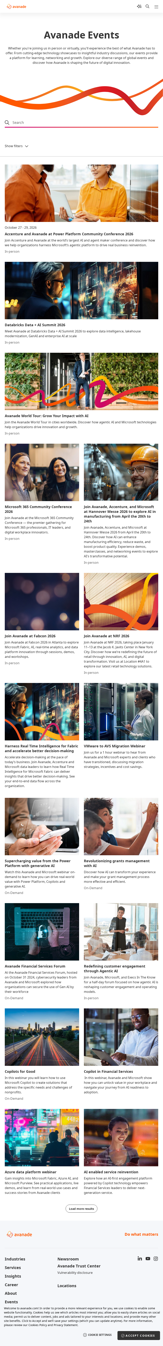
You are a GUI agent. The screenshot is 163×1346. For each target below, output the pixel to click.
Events (11, 1302)
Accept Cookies (140, 1335)
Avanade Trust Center (79, 1266)
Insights (13, 1276)
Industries (15, 1259)
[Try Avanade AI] (139, 6)
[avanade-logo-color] (16, 6)
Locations (66, 1285)
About (11, 1293)
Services (13, 1267)
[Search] (147, 6)
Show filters (14, 146)
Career (11, 1284)
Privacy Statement (66, 1325)
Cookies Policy (37, 1325)
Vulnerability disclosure (75, 1272)
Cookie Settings (100, 1335)
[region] (81, 1324)
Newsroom (68, 1259)
